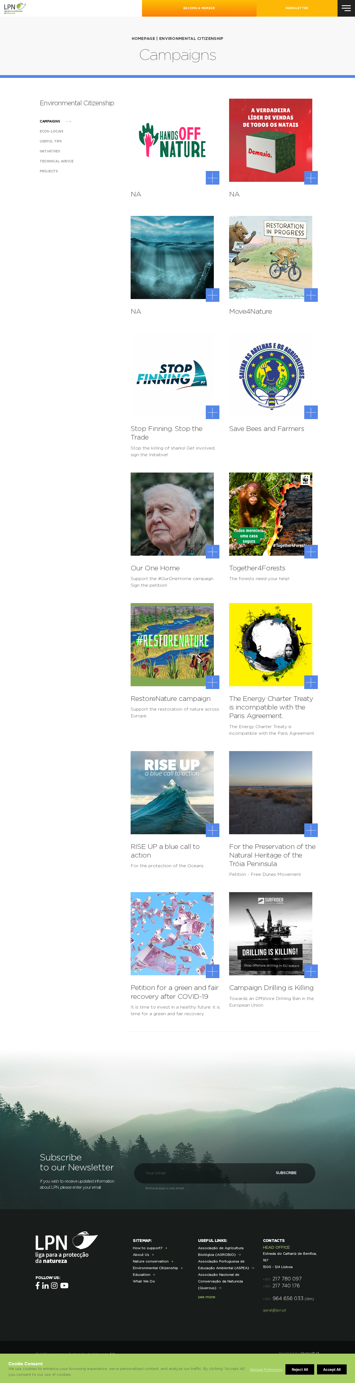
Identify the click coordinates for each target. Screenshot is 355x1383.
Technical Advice (57, 161)
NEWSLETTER (297, 8)
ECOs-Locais (52, 131)
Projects (49, 171)
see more (206, 1297)
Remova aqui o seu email (164, 1188)
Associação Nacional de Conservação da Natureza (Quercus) (220, 1281)
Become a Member (199, 8)
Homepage (143, 39)
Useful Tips (51, 141)
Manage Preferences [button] (266, 1369)
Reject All (300, 1369)
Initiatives (50, 151)
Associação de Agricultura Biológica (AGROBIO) (221, 1251)
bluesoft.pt (310, 1353)
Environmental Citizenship (191, 39)
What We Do (144, 1281)
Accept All (332, 1369)
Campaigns (50, 121)
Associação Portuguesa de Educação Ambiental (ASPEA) (223, 1265)
